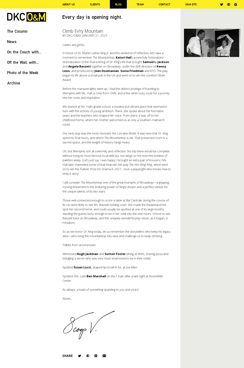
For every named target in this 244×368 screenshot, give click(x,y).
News (12, 41)
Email (104, 355)
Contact (164, 4)
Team (140, 4)
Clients (95, 4)
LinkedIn (95, 355)
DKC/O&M (26, 17)
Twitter (221, 4)
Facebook (228, 4)
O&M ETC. (191, 4)
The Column (17, 31)
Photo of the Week (22, 72)
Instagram (235, 4)
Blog (118, 4)
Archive (13, 83)
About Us (68, 4)
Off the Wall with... (23, 62)
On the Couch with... (24, 51)
